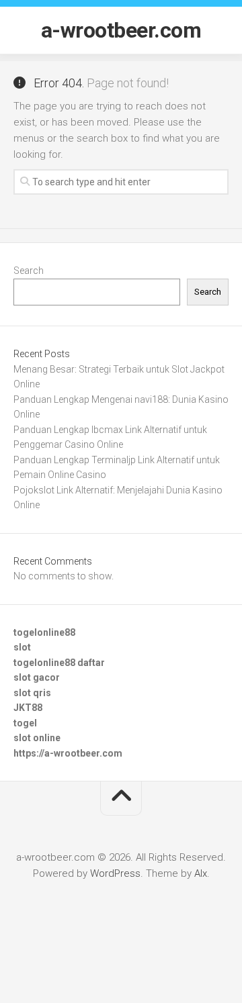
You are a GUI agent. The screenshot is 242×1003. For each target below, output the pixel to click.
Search (28, 270)
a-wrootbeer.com (121, 30)
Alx (200, 873)
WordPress (115, 873)
